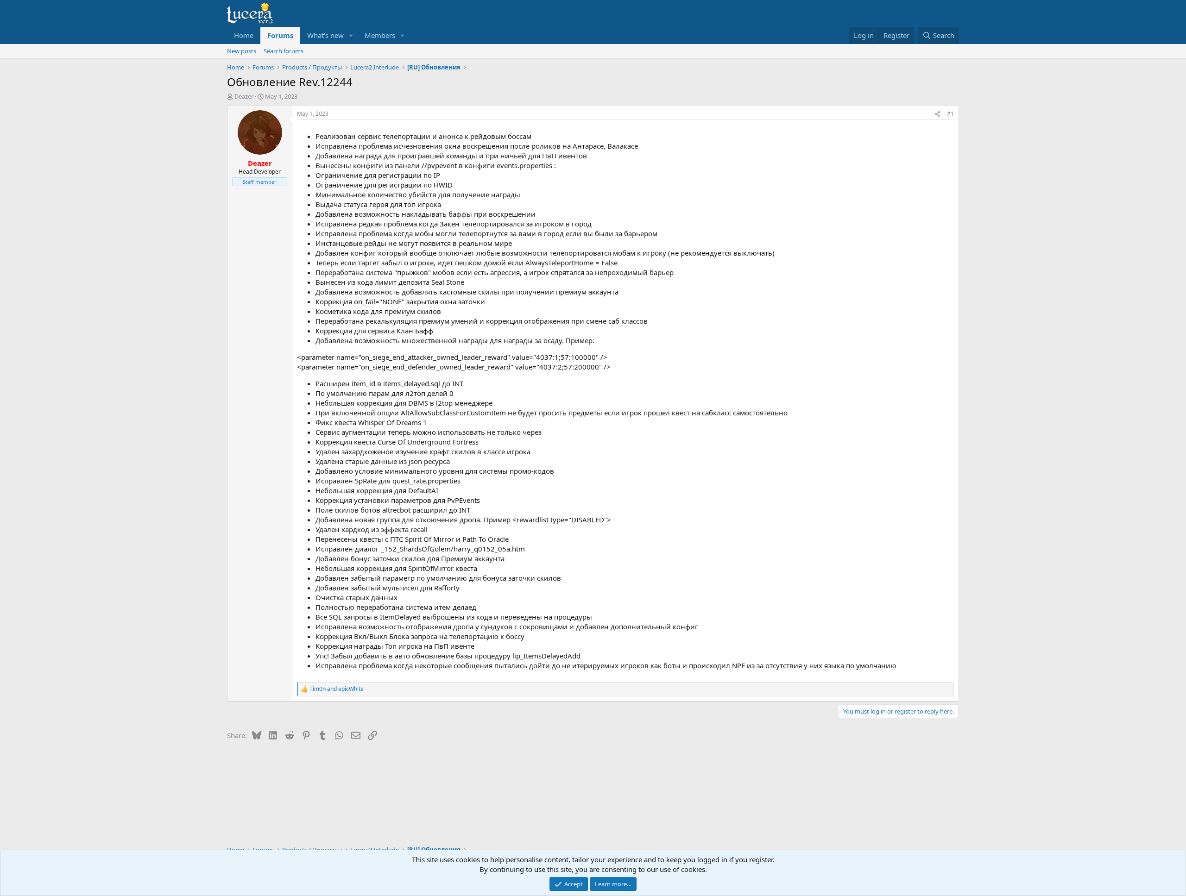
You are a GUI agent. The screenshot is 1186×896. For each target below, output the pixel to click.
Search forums (283, 51)
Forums (280, 35)
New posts (241, 51)
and (336, 689)
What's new (325, 35)
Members (380, 35)
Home (243, 35)
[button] (351, 35)
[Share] (938, 114)
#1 (950, 114)
